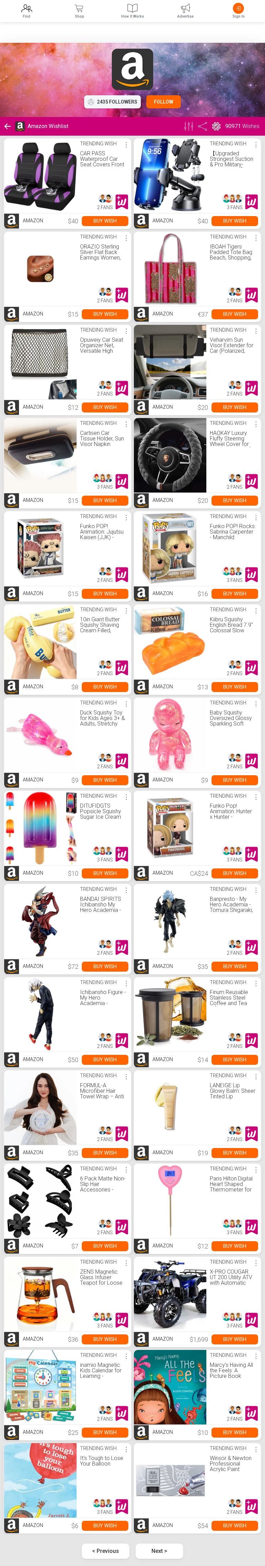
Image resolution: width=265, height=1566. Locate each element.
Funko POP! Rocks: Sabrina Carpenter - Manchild (233, 532)
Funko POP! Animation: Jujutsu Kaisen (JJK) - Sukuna (102, 534)
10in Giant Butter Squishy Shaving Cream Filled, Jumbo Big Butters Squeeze (102, 630)
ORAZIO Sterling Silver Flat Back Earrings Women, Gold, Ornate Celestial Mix (100, 257)
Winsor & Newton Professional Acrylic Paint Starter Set (231, 1466)
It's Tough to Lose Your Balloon (101, 1461)
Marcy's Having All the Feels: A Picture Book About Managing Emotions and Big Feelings (231, 1379)
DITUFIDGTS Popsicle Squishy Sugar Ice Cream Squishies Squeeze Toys (103, 817)
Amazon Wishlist (48, 126)
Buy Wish (105, 221)
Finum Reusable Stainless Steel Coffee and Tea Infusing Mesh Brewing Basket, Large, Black (229, 1006)
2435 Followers (117, 102)
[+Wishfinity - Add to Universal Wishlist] (122, 202)
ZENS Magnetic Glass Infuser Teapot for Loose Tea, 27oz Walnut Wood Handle (101, 1282)
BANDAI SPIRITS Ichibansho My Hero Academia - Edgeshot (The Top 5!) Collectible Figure (103, 913)
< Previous (105, 1551)
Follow (163, 102)
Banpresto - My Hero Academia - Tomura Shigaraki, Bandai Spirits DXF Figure (232, 910)
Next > (159, 1551)
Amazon (32, 220)
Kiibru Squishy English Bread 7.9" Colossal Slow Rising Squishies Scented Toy (231, 630)
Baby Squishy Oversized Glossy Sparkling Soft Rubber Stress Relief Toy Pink (231, 723)
